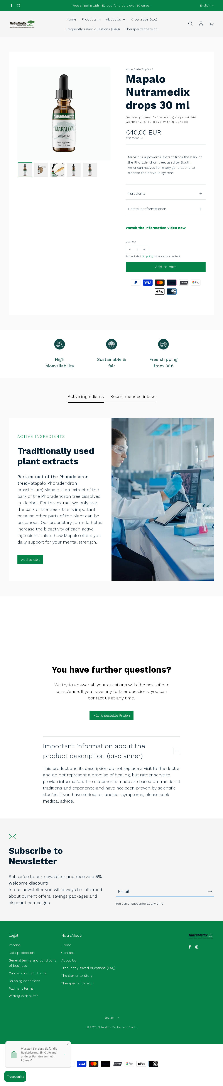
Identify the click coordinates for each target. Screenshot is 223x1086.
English (205, 5)
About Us (114, 19)
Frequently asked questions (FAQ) (93, 29)
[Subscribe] (210, 891)
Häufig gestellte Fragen (111, 715)
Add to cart (30, 559)
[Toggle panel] (177, 751)
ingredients (136, 193)
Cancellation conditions (27, 973)
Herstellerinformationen (147, 209)
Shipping (147, 256)
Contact (67, 953)
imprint (14, 945)
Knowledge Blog (143, 19)
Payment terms (21, 988)
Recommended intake (132, 396)
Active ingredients (86, 396)
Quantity (131, 241)
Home (71, 19)
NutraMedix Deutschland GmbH (117, 1027)
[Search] (190, 24)
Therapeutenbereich (141, 29)
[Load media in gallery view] (25, 170)
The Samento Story (77, 975)
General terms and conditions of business (32, 963)
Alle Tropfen (143, 69)
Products (90, 19)
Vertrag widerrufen (24, 996)
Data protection (21, 953)
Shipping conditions (24, 981)
